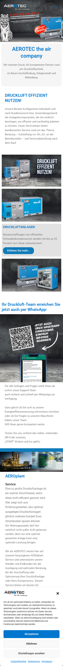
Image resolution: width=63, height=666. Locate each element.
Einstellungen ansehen (31, 653)
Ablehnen (31, 643)
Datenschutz (34, 661)
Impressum (47, 661)
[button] (57, 593)
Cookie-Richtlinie (18, 661)
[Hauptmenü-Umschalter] (55, 7)
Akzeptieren (31, 634)
